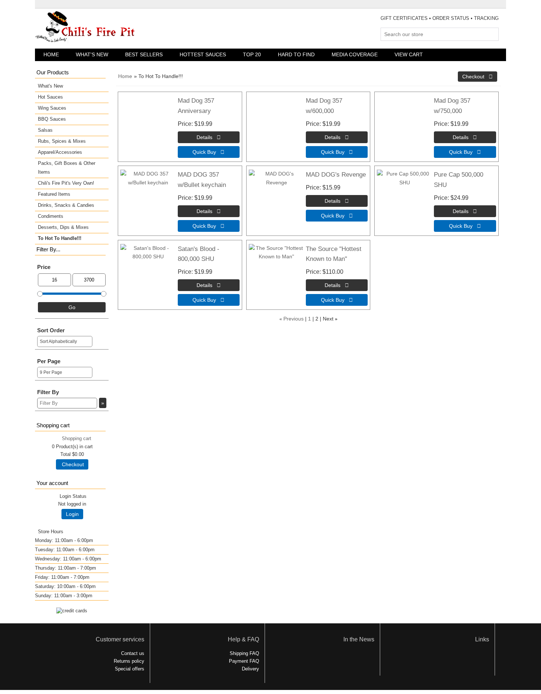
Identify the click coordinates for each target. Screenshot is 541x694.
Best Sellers (144, 54)
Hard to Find (296, 54)
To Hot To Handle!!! (59, 238)
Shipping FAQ (244, 653)
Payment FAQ (244, 661)
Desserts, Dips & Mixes (63, 227)
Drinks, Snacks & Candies (66, 205)
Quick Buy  (208, 152)
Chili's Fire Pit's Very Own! (66, 183)
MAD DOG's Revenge (336, 174)
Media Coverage (355, 54)
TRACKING (486, 18)
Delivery (250, 669)
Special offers (129, 669)
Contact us (132, 653)
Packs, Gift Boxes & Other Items (66, 167)
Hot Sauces (50, 97)
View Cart (409, 54)
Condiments (50, 216)
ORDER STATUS (450, 18)
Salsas (45, 130)
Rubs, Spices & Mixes (62, 141)
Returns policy (129, 661)
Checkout (72, 464)
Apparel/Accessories (60, 152)
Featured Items (54, 194)
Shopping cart (76, 438)
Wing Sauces (52, 108)
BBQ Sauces (52, 119)
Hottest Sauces (203, 54)
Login (72, 514)
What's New (92, 54)
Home (51, 54)
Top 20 (252, 54)
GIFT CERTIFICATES (404, 18)
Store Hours (50, 531)
